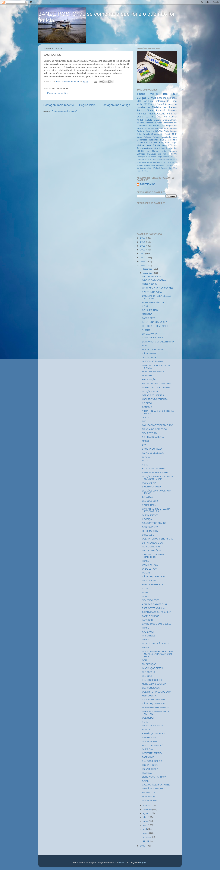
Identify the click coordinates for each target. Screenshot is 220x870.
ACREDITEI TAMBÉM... (153, 753)
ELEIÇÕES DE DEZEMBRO (155, 326)
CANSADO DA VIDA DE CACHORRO (153, 556)
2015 (143, 238)
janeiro (146, 841)
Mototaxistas (149, 165)
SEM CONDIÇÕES (151, 688)
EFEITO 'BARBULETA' (152, 584)
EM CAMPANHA (149, 334)
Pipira (152, 113)
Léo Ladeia (170, 107)
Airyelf (121, 862)
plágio (150, 168)
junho (145, 821)
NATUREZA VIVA (150, 527)
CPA (144, 445)
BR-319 (140, 151)
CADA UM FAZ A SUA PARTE (156, 785)
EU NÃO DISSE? (150, 769)
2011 (142, 254)
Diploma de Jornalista (147, 142)
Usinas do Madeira (167, 148)
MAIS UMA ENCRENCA (153, 372)
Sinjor (174, 142)
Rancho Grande (154, 123)
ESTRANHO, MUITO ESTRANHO (158, 342)
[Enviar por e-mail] (100, 81)
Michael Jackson (160, 168)
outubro (147, 805)
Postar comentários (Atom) (64, 111)
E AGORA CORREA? (152, 449)
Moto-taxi (172, 140)
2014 (143, 242)
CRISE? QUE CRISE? (152, 338)
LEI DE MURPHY (150, 531)
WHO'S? (146, 457)
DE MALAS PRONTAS (152, 726)
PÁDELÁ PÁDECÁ (150, 616)
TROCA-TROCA (149, 765)
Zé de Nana (160, 145)
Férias (140, 110)
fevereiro (147, 837)
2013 (143, 246)
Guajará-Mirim (170, 120)
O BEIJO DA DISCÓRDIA (154, 280)
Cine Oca (173, 168)
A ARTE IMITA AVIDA (152, 292)
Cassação (141, 157)
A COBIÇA (147, 519)
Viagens (157, 120)
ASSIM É (146, 730)
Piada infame (170, 131)
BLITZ (145, 461)
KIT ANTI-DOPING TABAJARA (156, 383)
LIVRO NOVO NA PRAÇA (154, 777)
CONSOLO (147, 407)
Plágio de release (143, 171)
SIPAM (174, 154)
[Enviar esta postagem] (95, 81)
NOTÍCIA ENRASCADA (153, 437)
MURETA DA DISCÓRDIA (154, 684)
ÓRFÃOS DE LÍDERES (153, 395)
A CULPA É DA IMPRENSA (154, 604)
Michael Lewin (144, 145)
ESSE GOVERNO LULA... (154, 608)
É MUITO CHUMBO (151, 487)
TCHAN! (146, 573)
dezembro (148, 269)
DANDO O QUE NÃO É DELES (156, 624)
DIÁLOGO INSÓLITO (152, 276)
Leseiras (161, 98)
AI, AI (144, 346)
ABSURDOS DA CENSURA (154, 399)
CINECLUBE (148, 535)
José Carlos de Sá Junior (68, 81)
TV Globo (154, 125)
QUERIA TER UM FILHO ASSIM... (158, 539)
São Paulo (142, 123)
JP (145, 104)
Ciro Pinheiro (164, 154)
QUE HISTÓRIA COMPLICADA (156, 692)
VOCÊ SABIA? (149, 483)
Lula (163, 125)
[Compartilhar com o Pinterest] (111, 81)
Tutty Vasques (169, 151)
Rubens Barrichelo (162, 165)
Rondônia (162, 104)
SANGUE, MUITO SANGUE (155, 472)
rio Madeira (154, 107)
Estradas (141, 154)
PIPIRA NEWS (148, 636)
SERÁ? (145, 596)
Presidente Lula (169, 137)
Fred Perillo (164, 142)
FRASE (145, 561)
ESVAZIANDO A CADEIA (153, 469)
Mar (153, 97)
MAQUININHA (148, 796)
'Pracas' (152, 104)
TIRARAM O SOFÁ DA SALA (155, 644)
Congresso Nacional (147, 140)
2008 (143, 265)
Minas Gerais (144, 119)
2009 (143, 261)
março (146, 833)
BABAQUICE (148, 620)
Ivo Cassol (170, 116)
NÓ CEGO (147, 403)
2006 (143, 846)
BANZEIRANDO (147, 184)
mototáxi (148, 160)
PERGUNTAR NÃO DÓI (153, 302)
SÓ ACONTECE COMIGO (154, 523)
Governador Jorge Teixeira (157, 157)
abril (145, 829)
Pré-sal (143, 162)
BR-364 (159, 131)
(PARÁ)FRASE (149, 505)
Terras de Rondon (154, 162)
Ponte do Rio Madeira (156, 128)
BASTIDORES (148, 318)
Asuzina (148, 101)
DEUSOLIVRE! (149, 581)
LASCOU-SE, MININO (152, 361)
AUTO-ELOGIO (149, 284)
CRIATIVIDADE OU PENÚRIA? (156, 612)
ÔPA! (144, 660)
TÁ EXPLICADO (149, 737)
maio (145, 825)
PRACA (145, 640)
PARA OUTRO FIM (151, 547)
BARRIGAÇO (148, 757)
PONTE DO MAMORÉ (152, 745)
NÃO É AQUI (148, 632)
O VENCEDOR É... (151, 357)
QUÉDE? (146, 417)
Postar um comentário (57, 93)
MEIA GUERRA (149, 696)
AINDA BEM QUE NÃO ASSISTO (157, 288)
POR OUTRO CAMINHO (153, 349)
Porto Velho (147, 94)
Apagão (154, 148)
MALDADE (147, 314)
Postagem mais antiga (115, 105)
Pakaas (156, 137)
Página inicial (87, 105)
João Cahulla (143, 134)
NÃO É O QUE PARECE (153, 577)
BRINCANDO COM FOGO (154, 429)
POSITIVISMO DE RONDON (155, 707)
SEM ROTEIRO (149, 433)
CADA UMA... (148, 497)
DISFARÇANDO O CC (152, 543)
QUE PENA (147, 749)
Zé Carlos (152, 151)
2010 (143, 258)
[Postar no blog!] (103, 81)
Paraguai (151, 154)
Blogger (143, 862)
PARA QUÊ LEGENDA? (153, 453)
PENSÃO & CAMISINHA (153, 789)
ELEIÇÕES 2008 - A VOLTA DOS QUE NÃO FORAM (157, 477)
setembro (147, 809)
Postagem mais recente (58, 105)
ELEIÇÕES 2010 (150, 391)
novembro (148, 273)
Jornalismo (168, 123)
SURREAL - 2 (148, 793)
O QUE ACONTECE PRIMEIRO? (157, 425)
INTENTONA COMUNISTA (154, 322)
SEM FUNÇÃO (149, 380)
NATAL (145, 781)
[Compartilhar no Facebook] (109, 81)
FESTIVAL (147, 773)
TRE (144, 421)
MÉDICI (145, 441)
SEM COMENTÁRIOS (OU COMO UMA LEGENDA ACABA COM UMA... (158, 653)
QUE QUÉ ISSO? (150, 515)
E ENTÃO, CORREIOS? (153, 734)
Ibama (163, 140)
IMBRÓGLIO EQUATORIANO (156, 387)
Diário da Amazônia (149, 116)
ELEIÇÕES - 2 (148, 672)
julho (145, 817)
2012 (143, 250)
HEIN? (145, 306)
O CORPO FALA (150, 565)
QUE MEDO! (148, 718)
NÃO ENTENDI (149, 353)
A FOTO (146, 330)
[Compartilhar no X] (106, 81)
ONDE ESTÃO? (149, 569)
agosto (146, 813)
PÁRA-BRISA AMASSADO (154, 700)
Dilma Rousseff (156, 110)
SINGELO (146, 592)
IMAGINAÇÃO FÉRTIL (152, 668)
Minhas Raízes (159, 160)
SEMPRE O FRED (150, 600)
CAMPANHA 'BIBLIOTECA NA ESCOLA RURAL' (156, 510)
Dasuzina (149, 131)
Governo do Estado (161, 134)
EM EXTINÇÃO (149, 664)
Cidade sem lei (167, 113)
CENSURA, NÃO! (150, 310)
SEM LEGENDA (149, 741)
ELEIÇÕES (147, 676)
